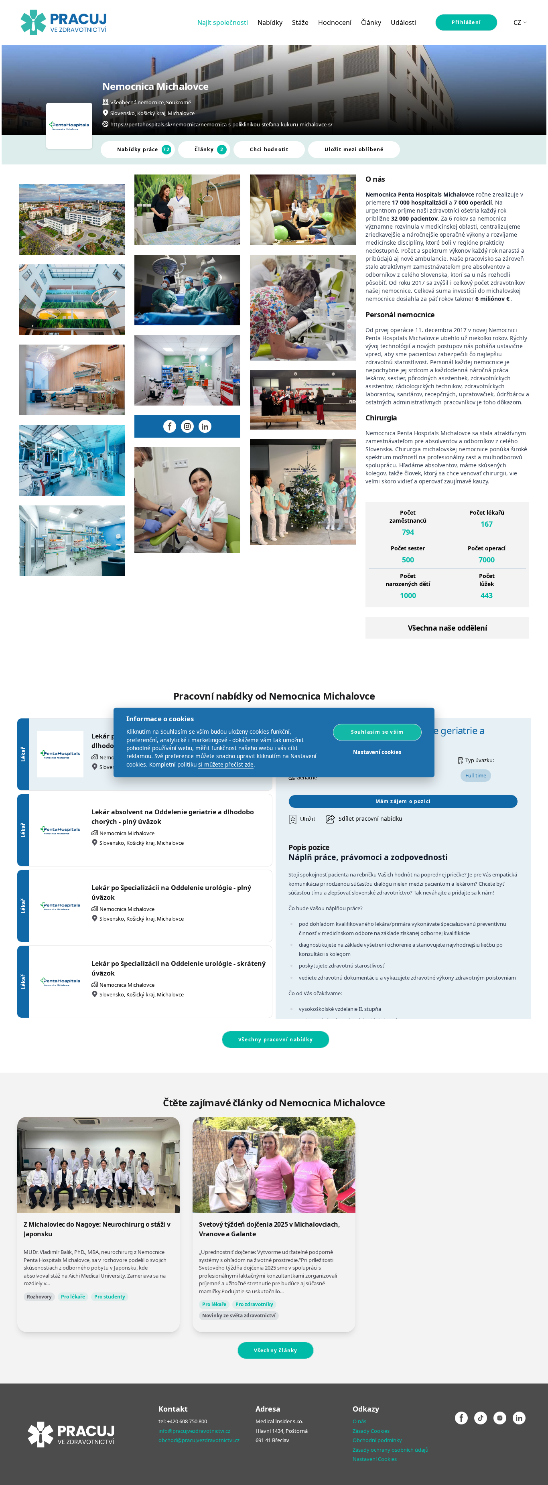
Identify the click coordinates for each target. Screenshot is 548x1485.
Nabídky (270, 22)
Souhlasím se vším (377, 732)
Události (403, 22)
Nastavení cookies (377, 752)
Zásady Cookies (371, 1430)
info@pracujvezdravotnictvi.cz (194, 1430)
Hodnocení (334, 22)
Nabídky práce (143, 149)
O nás (359, 1421)
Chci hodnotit (269, 149)
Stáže (300, 22)
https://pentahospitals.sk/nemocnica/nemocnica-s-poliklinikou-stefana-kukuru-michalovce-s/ (221, 124)
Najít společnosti (222, 22)
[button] (302, 819)
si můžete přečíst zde (226, 764)
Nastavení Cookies (375, 1459)
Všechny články (276, 1350)
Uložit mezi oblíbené (354, 149)
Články (371, 22)
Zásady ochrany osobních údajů (390, 1449)
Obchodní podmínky (377, 1440)
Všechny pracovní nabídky (275, 1039)
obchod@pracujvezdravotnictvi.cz (198, 1440)
